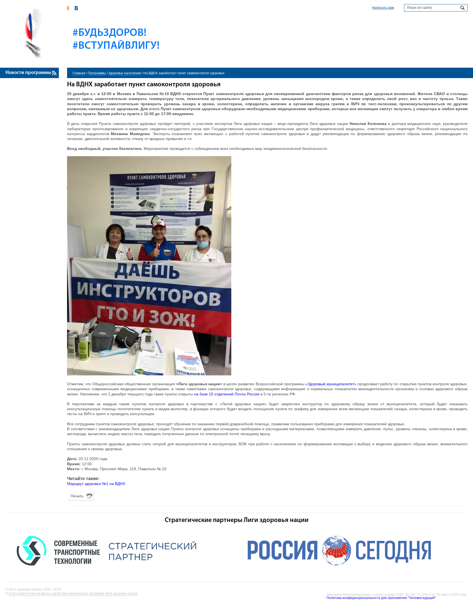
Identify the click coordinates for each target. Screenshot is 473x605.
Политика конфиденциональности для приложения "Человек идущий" (381, 598)
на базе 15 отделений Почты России (226, 394)
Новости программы (28, 72)
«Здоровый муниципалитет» (330, 384)
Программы (97, 73)
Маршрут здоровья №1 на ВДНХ (96, 483)
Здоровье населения (124, 73)
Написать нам (383, 8)
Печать (77, 496)
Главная (79, 73)
